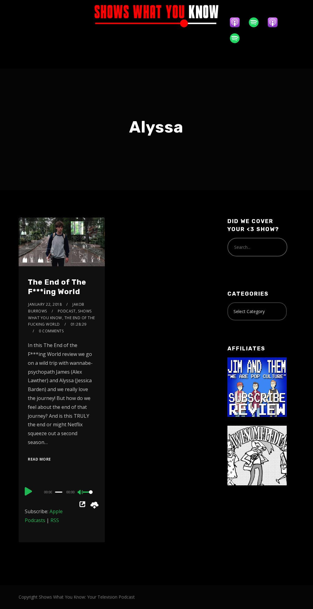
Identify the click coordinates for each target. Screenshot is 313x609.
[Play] (28, 491)
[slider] (89, 497)
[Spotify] (256, 22)
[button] (156, 57)
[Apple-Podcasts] (237, 22)
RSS (54, 520)
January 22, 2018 (45, 304)
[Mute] (81, 493)
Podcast (67, 311)
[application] (62, 492)
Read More (39, 459)
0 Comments (51, 331)
